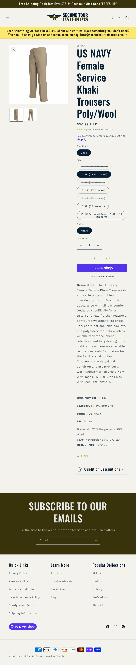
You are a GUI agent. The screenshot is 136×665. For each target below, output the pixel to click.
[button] (7, 17)
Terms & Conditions (21, 589)
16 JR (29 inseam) (93, 206)
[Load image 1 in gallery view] (16, 114)
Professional (100, 597)
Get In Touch (59, 589)
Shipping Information (23, 613)
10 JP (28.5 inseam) (94, 174)
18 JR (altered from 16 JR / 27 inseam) (101, 215)
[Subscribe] (96, 540)
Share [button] (85, 455)
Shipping (82, 129)
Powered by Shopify (53, 656)
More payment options (102, 276)
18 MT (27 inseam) (95, 199)
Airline (96, 573)
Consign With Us (61, 581)
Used (84, 152)
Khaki (84, 230)
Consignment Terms (22, 605)
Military (97, 589)
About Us (57, 573)
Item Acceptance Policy (24, 597)
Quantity (82, 238)
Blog (53, 597)
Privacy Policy (18, 573)
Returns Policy (18, 581)
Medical (97, 581)
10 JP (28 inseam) (95, 183)
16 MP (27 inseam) (93, 190)
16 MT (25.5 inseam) (96, 167)
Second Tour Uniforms (30, 656)
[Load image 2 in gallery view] (30, 114)
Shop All (97, 605)
